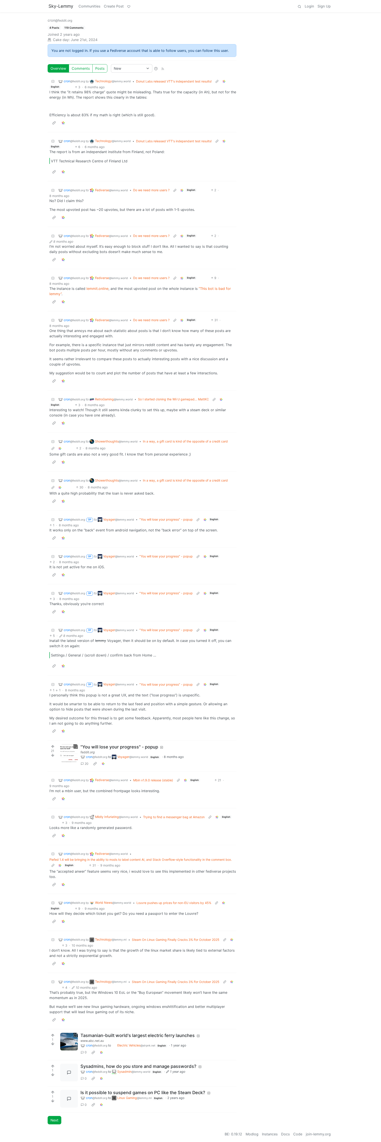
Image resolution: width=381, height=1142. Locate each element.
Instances (270, 1134)
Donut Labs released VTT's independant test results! (174, 81)
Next (54, 1120)
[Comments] (69, 1072)
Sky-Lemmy (61, 6)
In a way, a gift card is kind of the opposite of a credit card (185, 441)
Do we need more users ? (151, 190)
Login (309, 6)
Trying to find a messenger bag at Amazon (174, 817)
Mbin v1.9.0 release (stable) (153, 780)
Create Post (114, 6)
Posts (100, 68)
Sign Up (324, 6)
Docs (285, 1134)
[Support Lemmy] (128, 6)
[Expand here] (69, 753)
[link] (224, 81)
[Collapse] (52, 81)
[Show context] (216, 81)
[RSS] (162, 68)
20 (86, 763)
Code (297, 1134)
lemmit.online (97, 288)
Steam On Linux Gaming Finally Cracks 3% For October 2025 (175, 939)
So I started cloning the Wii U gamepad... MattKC (173, 399)
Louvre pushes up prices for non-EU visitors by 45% (173, 903)
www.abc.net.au (92, 1041)
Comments (81, 68)
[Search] (299, 6)
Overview (58, 68)
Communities (89, 6)
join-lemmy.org (318, 1134)
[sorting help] (156, 68)
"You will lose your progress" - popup (166, 519)
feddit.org (87, 752)
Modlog (252, 1134)
